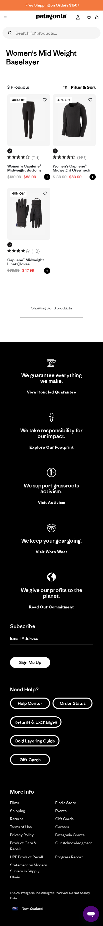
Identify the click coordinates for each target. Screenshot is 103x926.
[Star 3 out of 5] (18, 157)
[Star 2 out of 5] (14, 157)
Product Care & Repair (23, 845)
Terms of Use (21, 826)
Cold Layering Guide (34, 741)
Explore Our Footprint (52, 447)
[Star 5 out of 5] (28, 157)
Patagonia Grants (69, 834)
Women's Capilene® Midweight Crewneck (71, 168)
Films (14, 802)
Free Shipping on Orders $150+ (53, 5)
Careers (62, 826)
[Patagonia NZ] (51, 18)
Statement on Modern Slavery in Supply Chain (28, 871)
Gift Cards (30, 760)
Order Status (73, 703)
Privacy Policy (22, 834)
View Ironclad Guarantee (51, 392)
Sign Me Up (30, 662)
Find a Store (65, 802)
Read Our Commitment (51, 607)
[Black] (10, 151)
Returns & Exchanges (35, 722)
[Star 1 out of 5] (9, 157)
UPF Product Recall (26, 857)
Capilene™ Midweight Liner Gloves (25, 262)
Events (60, 810)
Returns (16, 818)
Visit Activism (51, 502)
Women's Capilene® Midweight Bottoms (24, 168)
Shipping (17, 810)
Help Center (30, 703)
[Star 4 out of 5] (23, 157)
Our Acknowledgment (73, 842)
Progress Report (69, 857)
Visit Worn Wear (52, 551)
